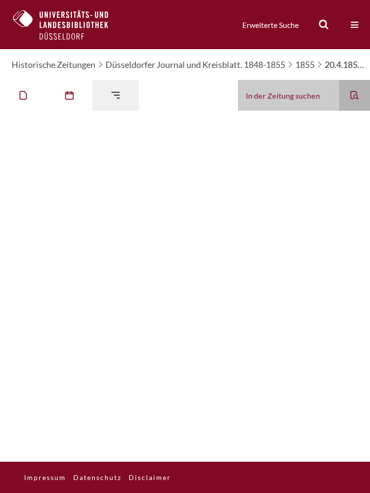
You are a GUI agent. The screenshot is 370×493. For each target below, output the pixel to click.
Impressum (45, 477)
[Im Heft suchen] (354, 95)
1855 (305, 64)
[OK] (323, 24)
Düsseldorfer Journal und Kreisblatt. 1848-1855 (195, 64)
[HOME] (68, 24)
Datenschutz (97, 477)
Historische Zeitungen (53, 64)
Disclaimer (150, 477)
